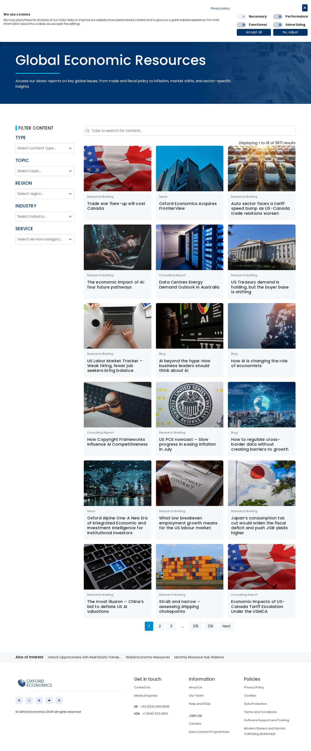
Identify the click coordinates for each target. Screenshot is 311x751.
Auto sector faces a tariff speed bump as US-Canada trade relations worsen (260, 208)
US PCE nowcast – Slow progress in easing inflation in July (187, 444)
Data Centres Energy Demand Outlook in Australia (189, 284)
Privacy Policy (254, 687)
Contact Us (142, 687)
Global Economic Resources (148, 657)
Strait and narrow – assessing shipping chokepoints (180, 606)
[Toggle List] (70, 148)
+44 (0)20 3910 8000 (155, 706)
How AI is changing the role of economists (259, 363)
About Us (195, 687)
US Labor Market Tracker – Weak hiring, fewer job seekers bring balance (115, 365)
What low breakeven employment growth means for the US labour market (188, 523)
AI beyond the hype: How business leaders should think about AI (185, 365)
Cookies (250, 695)
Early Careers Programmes (209, 732)
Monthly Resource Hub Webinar (199, 657)
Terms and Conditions (260, 712)
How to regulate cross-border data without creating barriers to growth (259, 444)
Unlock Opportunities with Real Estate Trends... (84, 657)
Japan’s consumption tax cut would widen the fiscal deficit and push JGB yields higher (259, 525)
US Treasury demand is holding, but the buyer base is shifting (259, 287)
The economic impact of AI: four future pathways (116, 284)
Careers (195, 723)
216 (210, 626)
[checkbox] (241, 16)
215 (196, 626)
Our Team (196, 695)
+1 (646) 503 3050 (155, 713)
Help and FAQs (200, 704)
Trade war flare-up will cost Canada (116, 206)
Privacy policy (220, 8)
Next (226, 626)
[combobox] (41, 148)
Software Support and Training (266, 720)
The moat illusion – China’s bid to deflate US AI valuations (115, 606)
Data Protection (255, 704)
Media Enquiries (145, 695)
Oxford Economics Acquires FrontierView (188, 206)
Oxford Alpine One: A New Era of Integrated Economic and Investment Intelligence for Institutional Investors (117, 525)
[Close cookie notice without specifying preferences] (305, 7)
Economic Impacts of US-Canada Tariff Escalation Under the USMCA (258, 606)
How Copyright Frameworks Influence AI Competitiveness (117, 442)
